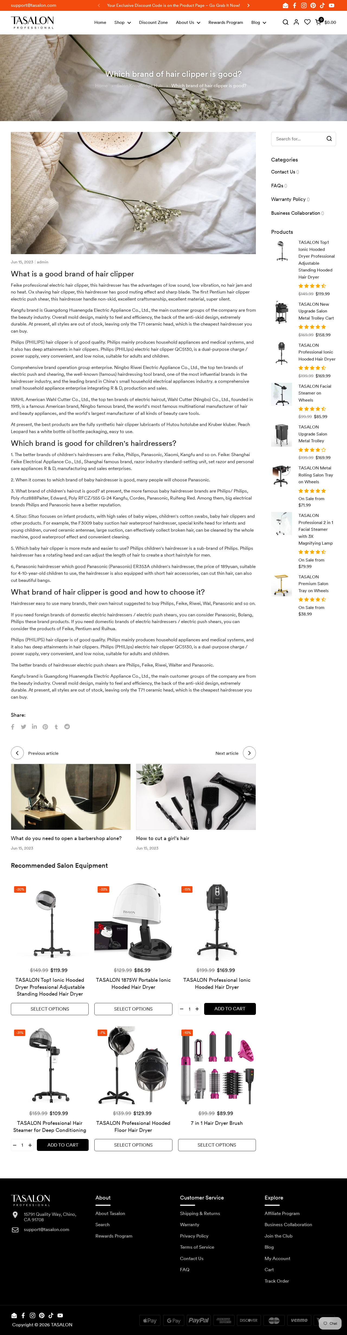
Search (102, 1224)
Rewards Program (114, 1236)
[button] (324, 22)
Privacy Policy (194, 1236)
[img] (285, 22)
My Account (277, 1258)
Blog (269, 1247)
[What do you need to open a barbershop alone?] (71, 797)
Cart (269, 1269)
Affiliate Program (282, 1213)
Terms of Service (197, 1247)
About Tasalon (110, 1213)
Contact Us (192, 1258)
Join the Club (279, 1236)
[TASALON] (32, 23)
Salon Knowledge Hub (139, 85)
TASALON (61, 1324)
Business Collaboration (288, 1224)
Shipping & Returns (200, 1213)
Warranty (189, 1224)
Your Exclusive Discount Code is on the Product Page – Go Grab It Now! (173, 5)
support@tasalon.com (33, 5)
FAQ (184, 1269)
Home (101, 85)
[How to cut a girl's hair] (196, 797)
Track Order (277, 1281)
